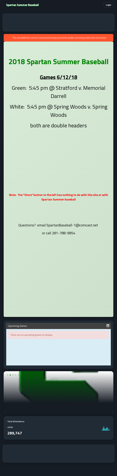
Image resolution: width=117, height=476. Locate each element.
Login (108, 4)
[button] (99, 5)
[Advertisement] (58, 22)
